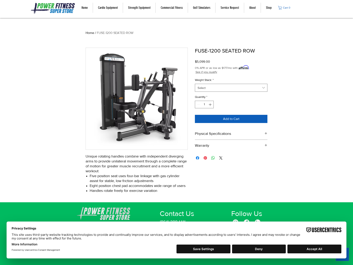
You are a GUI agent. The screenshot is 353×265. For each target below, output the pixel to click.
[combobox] (231, 88)
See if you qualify (206, 72)
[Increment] (210, 104)
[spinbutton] (204, 104)
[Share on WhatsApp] (213, 157)
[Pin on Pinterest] (205, 157)
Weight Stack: (204, 80)
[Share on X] (220, 157)
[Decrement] (198, 104)
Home (90, 33)
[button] (285, 8)
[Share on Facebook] (197, 157)
